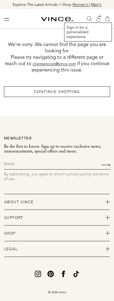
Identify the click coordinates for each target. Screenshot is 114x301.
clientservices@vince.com (54, 63)
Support (13, 217)
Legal (10, 249)
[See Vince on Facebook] (63, 273)
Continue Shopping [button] (57, 91)
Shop (10, 233)
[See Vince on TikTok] (76, 273)
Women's (80, 4)
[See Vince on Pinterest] (50, 273)
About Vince (18, 202)
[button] (98, 18)
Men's (96, 4)
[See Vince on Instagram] (38, 273)
